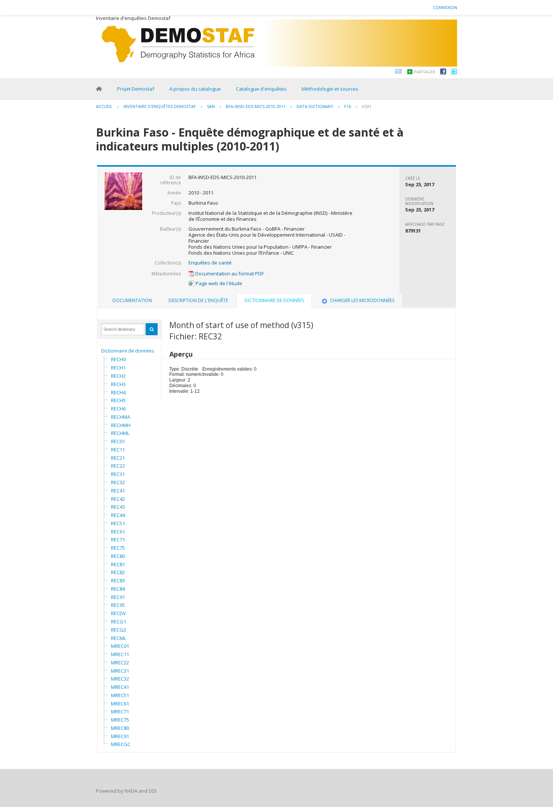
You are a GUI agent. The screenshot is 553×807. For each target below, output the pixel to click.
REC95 (118, 605)
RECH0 (118, 359)
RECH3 (118, 384)
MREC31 (120, 671)
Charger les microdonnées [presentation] (362, 300)
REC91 (118, 597)
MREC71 (120, 711)
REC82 (118, 572)
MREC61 (120, 704)
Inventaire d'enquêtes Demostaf (159, 106)
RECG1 (118, 622)
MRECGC (121, 744)
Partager (424, 71)
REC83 (118, 581)
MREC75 (120, 720)
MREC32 (120, 679)
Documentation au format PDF (229, 273)
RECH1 (118, 368)
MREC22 (120, 663)
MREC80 (120, 728)
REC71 (118, 539)
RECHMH (121, 425)
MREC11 (120, 654)
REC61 (118, 532)
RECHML (120, 433)
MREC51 (120, 695)
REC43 (118, 507)
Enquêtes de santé (210, 262)
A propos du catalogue (195, 88)
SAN (211, 106)
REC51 (118, 523)
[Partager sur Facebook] (443, 72)
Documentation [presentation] (132, 300)
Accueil (104, 106)
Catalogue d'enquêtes (261, 88)
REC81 (118, 564)
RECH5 (118, 400)
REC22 (118, 466)
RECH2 (118, 376)
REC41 (118, 491)
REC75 (118, 548)
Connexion (445, 7)
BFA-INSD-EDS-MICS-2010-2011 (256, 106)
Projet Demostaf (135, 88)
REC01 (118, 441)
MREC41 (120, 687)
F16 (347, 106)
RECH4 (118, 392)
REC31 (118, 474)
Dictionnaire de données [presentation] (274, 300)
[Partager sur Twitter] (454, 72)
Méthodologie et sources (330, 88)
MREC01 (120, 646)
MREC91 (120, 736)
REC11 (118, 450)
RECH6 (118, 409)
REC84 (118, 589)
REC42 (118, 499)
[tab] (132, 300)
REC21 (118, 458)
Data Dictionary (314, 106)
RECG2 (118, 630)
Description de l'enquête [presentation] (198, 300)
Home (99, 89)
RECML (118, 638)
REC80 (118, 556)
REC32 (118, 482)
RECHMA (120, 417)
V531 (366, 106)
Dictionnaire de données (127, 351)
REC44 (118, 515)
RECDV (118, 613)
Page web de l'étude (218, 283)
